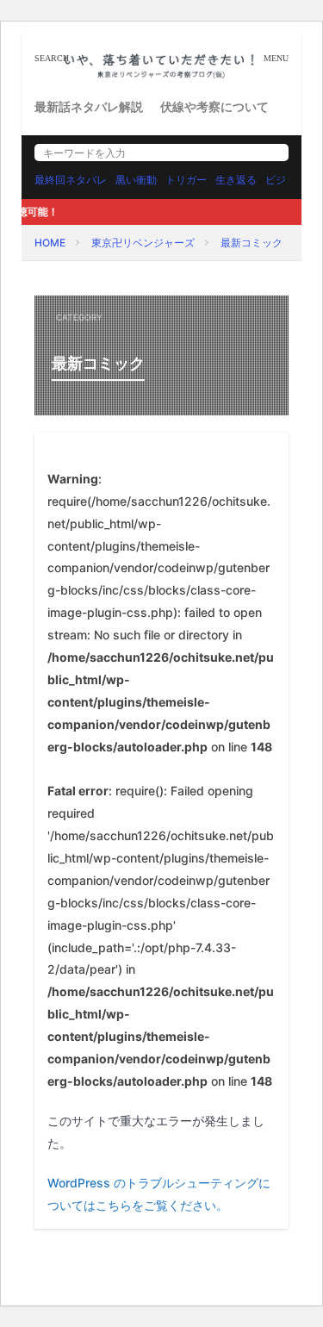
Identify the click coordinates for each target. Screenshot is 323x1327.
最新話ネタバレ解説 (88, 106)
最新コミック (252, 242)
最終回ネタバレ (70, 179)
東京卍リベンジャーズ (143, 242)
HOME (49, 242)
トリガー (186, 179)
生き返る (236, 179)
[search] (271, 152)
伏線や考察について (214, 106)
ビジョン (286, 179)
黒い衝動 (136, 179)
